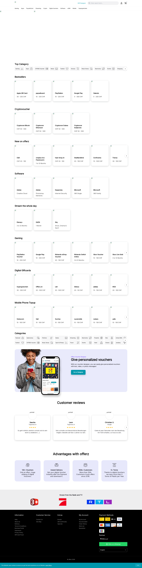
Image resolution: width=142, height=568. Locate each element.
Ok (138, 565)
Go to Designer (78, 372)
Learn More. (48, 565)
